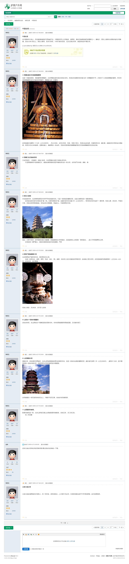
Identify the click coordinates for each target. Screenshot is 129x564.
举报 (121, 67)
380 (7, 50)
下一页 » (65, 523)
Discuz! (13, 556)
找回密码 (122, 6)
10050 (14, 60)
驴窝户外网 (109, 556)
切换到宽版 (124, 1)
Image (29, 534)
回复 (26, 67)
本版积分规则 (119, 548)
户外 (66, 16)
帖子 (49, 16)
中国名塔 (34, 20)
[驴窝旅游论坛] (13, 6)
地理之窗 (27, 20)
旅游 (63, 16)
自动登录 (115, 6)
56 (17, 462)
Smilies (39, 534)
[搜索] (55, 16)
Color (26, 534)
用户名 (89, 6)
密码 (88, 8)
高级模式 (102, 534)
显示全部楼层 (49, 32)
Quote (34, 534)
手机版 (98, 556)
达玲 (7, 444)
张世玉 (7, 32)
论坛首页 (8, 13)
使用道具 (115, 67)
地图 (69, 16)
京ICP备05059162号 (118, 556)
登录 (35, 53)
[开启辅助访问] (122, 1)
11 (7, 462)
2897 (12, 50)
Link (31, 534)
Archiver (92, 556)
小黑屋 (103, 556)
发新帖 (8, 24)
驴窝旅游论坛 (5, 20)
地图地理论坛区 (19, 20)
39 (12, 462)
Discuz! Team (13, 558)
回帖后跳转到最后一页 (38, 549)
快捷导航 (118, 13)
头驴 (7, 467)
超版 (7, 55)
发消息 (10, 63)
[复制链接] (32, 29)
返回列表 (97, 24)
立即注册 (122, 8)
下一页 (120, 24)
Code (36, 534)
